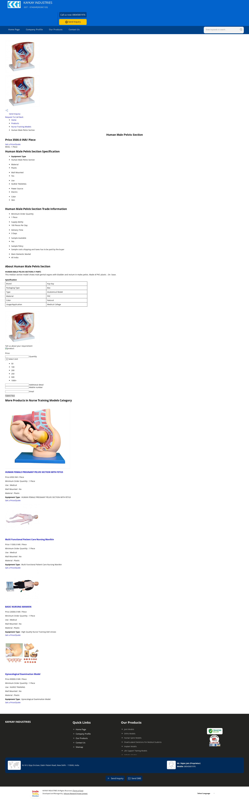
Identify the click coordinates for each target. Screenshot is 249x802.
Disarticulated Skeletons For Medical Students (143, 742)
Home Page (14, 29)
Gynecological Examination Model (22, 674)
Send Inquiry (74, 21)
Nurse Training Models (21, 126)
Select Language (204, 793)
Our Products (56, 29)
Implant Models (130, 746)
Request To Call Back (14, 117)
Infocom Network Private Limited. (76, 793)
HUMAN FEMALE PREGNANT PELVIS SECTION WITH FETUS (34, 472)
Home (13, 120)
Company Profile (34, 29)
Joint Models (129, 729)
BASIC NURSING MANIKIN (18, 606)
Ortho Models (129, 733)
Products (15, 123)
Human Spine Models (132, 738)
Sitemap (79, 747)
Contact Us (74, 29)
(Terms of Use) (77, 791)
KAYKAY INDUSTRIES (37, 4)
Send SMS (136, 778)
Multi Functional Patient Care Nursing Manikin (29, 539)
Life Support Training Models (135, 750)
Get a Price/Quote (12, 144)
